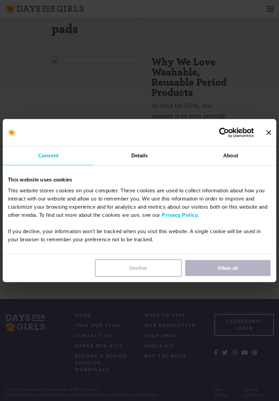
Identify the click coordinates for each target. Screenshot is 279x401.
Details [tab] (139, 155)
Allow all (227, 268)
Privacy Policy (180, 215)
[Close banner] (268, 132)
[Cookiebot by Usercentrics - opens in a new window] (224, 132)
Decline (138, 268)
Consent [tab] (48, 155)
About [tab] (230, 155)
